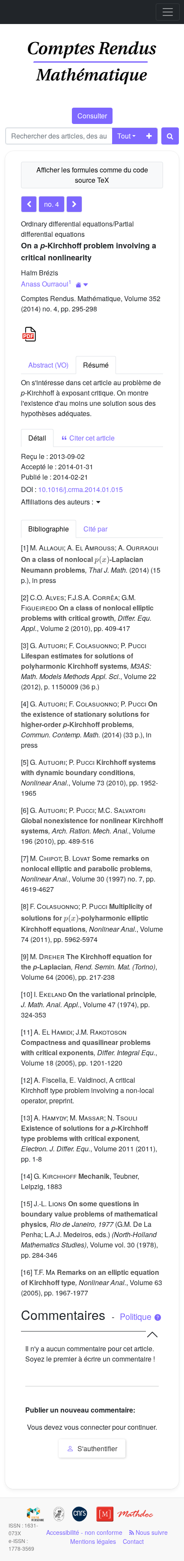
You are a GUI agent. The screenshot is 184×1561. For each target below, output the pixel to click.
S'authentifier (96, 1448)
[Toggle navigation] (168, 12)
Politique (137, 1316)
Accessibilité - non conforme (84, 1532)
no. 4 (51, 204)
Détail (37, 438)
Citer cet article (91, 438)
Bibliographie (48, 529)
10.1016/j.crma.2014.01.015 (80, 489)
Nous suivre (151, 1532)
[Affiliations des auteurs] (81, 284)
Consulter (92, 116)
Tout (124, 136)
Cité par (95, 529)
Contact (133, 1541)
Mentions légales (93, 1541)
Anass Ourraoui (44, 284)
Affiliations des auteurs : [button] (58, 502)
